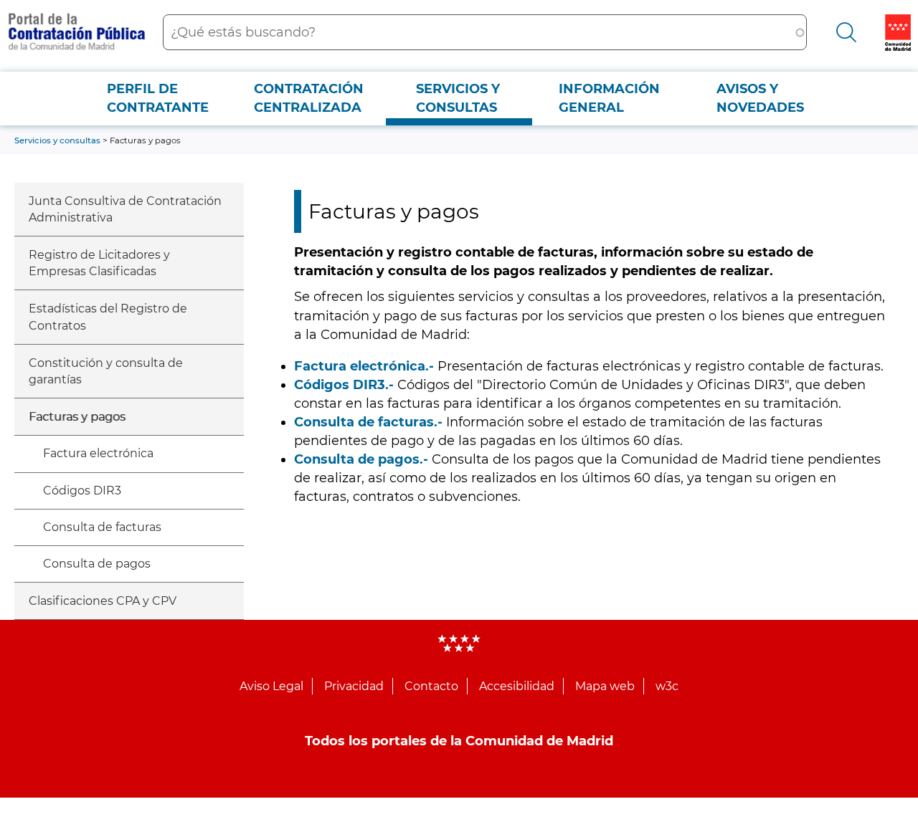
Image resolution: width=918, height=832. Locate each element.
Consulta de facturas (102, 527)
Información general (609, 98)
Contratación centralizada (309, 98)
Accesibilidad (516, 686)
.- (364, 366)
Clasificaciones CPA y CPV (102, 601)
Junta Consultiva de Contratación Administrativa (125, 209)
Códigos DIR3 (82, 490)
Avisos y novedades (760, 98)
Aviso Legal (271, 686)
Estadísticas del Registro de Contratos (108, 317)
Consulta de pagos (97, 563)
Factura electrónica (98, 453)
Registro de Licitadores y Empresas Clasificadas (99, 263)
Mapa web (605, 686)
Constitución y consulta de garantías (106, 371)
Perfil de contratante (158, 98)
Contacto (431, 686)
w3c (667, 686)
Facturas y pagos (77, 417)
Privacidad (354, 686)
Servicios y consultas (458, 98)
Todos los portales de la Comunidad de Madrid (459, 741)
